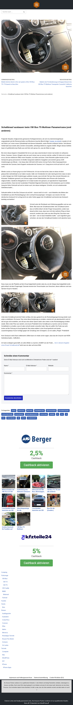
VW (18, 418)
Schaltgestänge (7, 414)
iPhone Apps (7, 667)
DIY (3, 661)
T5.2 (62, 414)
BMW (4, 591)
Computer (5, 651)
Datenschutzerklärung (41, 677)
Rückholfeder (51, 410)
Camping (4, 572)
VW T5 (23, 418)
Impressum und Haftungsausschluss (20, 677)
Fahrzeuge (4, 575)
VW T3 (5, 582)
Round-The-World (8, 639)
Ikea (3, 607)
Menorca (5, 632)
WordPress (5, 658)
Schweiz (5, 642)
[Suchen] (24, 12)
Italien (4, 629)
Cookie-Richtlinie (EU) (57, 677)
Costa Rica (5, 620)
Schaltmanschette (32, 414)
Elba (3, 626)
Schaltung (43, 414)
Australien (5, 616)
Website (50, 365)
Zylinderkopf (32, 418)
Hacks (3, 604)
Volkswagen (11, 418)
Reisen (3, 610)
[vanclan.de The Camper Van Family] (36, 4)
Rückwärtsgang (63, 410)
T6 (66, 414)
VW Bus (4, 578)
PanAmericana (39, 410)
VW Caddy (5, 588)
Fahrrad (4, 597)
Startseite (4, 94)
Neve (26, 703)
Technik (3, 648)
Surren (52, 414)
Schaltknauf (19, 414)
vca (3, 418)
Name (6, 365)
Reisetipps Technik (8, 635)
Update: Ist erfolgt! (55, 141)
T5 (57, 414)
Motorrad (6, 594)
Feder (13, 410)
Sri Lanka (5, 645)
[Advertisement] (36, 110)
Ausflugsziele (6, 613)
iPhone (4, 664)
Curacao (5, 623)
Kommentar (8, 373)
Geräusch (21, 410)
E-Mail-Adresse (31, 365)
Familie (3, 601)
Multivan (29, 410)
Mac (3, 655)
